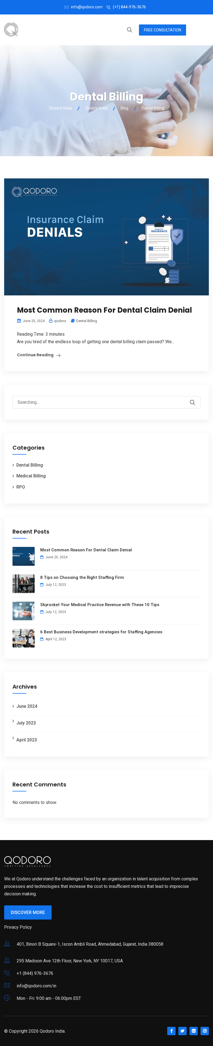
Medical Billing (31, 476)
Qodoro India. (52, 1031)
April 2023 (26, 740)
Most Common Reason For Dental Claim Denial (105, 310)
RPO (20, 487)
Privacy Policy (18, 927)
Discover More (28, 912)
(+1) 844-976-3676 (129, 7)
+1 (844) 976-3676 (35, 973)
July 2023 (26, 723)
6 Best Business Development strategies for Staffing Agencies (101, 631)
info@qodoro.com (87, 7)
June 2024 (26, 706)
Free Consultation (162, 30)
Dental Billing (86, 321)
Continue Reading (35, 355)
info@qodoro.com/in (36, 985)
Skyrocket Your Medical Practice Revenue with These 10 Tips (99, 604)
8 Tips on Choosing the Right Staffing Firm (82, 577)
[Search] (196, 398)
